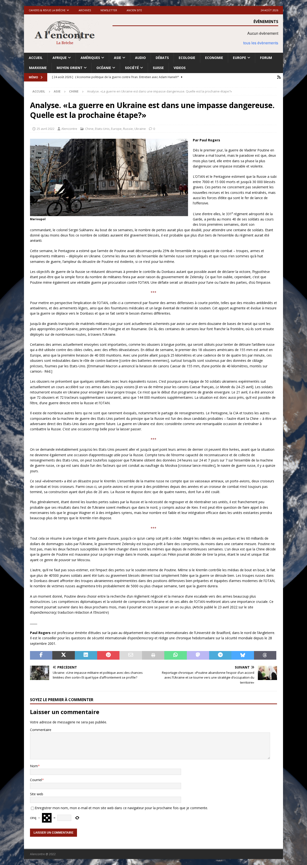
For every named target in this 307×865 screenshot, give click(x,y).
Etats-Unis (102, 129)
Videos (180, 67)
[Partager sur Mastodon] (198, 655)
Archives (85, 10)
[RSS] (279, 77)
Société (132, 67)
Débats (162, 57)
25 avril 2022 (45, 129)
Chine (89, 129)
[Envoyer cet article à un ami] (130, 655)
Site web (36, 794)
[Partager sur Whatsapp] (175, 655)
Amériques (90, 57)
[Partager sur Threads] (265, 655)
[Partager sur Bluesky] (242, 655)
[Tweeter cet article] (63, 655)
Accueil (36, 57)
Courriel (36, 780)
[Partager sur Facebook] (41, 655)
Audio (140, 57)
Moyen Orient (70, 67)
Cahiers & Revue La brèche (47, 10)
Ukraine (140, 129)
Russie (128, 129)
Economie (214, 57)
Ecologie (187, 57)
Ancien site (134, 10)
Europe (239, 57)
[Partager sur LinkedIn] (86, 655)
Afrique (60, 57)
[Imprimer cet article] (153, 655)
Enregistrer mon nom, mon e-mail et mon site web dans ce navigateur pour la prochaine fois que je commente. (121, 808)
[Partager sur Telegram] (220, 655)
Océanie (103, 67)
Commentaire (40, 729)
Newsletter (108, 10)
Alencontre (69, 129)
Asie (117, 57)
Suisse (158, 67)
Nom (34, 766)
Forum (266, 57)
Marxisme (38, 67)
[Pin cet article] (108, 655)
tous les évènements (260, 43)
